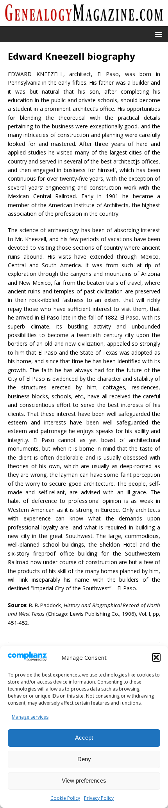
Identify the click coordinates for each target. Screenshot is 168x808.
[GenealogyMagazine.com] (84, 21)
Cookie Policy (65, 798)
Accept (84, 737)
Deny (84, 759)
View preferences (84, 780)
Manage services (30, 717)
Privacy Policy (99, 798)
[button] (156, 657)
